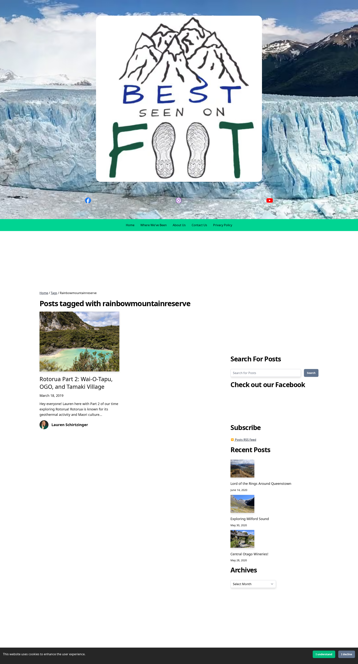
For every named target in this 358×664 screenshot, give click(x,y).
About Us (179, 225)
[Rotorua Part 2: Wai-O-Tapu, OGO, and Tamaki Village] (79, 341)
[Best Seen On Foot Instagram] (178, 200)
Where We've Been (153, 225)
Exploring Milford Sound (249, 519)
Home (130, 225)
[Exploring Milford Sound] (242, 504)
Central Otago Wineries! (249, 554)
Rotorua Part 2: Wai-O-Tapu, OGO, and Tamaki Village (76, 382)
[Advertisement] (112, 261)
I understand (324, 654)
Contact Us (199, 225)
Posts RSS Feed (245, 440)
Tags (54, 293)
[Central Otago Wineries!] (242, 539)
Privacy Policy (222, 225)
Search (311, 372)
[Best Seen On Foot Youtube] (269, 200)
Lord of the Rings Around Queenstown (260, 483)
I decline (346, 654)
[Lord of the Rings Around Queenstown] (242, 469)
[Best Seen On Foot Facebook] (88, 200)
